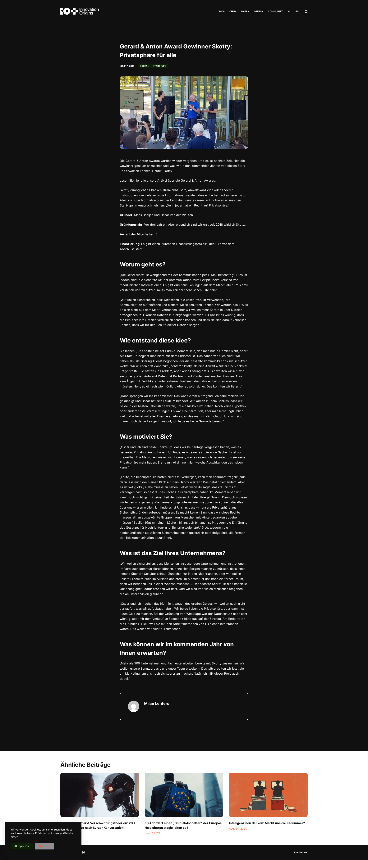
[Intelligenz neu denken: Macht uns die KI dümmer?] (268, 795)
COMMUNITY (275, 11)
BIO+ (222, 11)
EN (297, 11)
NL (289, 11)
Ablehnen (44, 846)
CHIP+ (233, 11)
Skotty (167, 171)
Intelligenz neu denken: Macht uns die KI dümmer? (267, 823)
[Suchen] (306, 11)
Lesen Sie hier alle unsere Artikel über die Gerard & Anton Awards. (168, 180)
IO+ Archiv (301, 852)
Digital (144, 66)
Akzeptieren (21, 846)
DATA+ (245, 11)
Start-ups (159, 66)
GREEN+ (258, 11)
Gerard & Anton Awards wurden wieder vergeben (161, 161)
